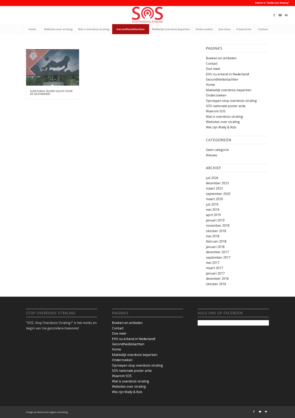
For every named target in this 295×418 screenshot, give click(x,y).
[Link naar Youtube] (280, 15)
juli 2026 (212, 178)
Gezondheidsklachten (222, 79)
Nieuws (211, 155)
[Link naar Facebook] (274, 15)
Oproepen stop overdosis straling (231, 100)
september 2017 (218, 257)
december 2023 (217, 183)
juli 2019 (212, 204)
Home (210, 84)
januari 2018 (215, 247)
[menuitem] (32, 29)
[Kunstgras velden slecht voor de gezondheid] (52, 67)
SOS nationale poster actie (226, 106)
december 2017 (217, 252)
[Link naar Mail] (286, 15)
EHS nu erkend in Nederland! (227, 74)
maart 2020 (214, 199)
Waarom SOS (216, 111)
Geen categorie (217, 150)
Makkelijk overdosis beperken (228, 90)
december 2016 (217, 278)
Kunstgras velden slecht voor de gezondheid (51, 92)
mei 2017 (212, 262)
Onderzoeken (216, 95)
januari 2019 (215, 220)
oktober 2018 (216, 231)
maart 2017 (214, 268)
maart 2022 (214, 188)
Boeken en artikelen (221, 58)
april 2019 (213, 215)
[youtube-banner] (147, 15)
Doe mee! (213, 69)
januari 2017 (215, 273)
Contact (212, 63)
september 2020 (218, 194)
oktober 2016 (216, 284)
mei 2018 (212, 236)
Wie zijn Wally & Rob (221, 127)
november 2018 (217, 225)
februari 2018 (216, 241)
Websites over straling (223, 122)
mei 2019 (212, 209)
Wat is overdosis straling (224, 116)
